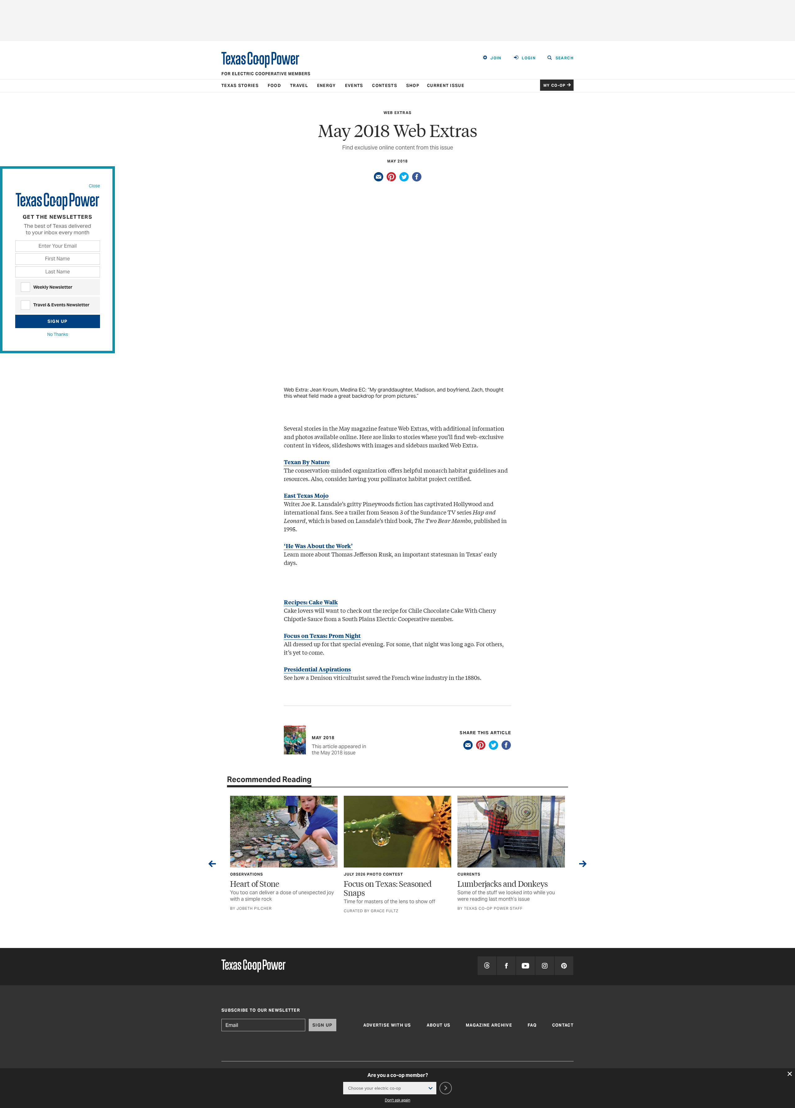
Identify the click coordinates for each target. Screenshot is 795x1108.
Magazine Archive (489, 1025)
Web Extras (397, 112)
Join (496, 58)
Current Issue (445, 85)
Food (274, 85)
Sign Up (58, 321)
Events (354, 85)
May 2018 (397, 161)
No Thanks (57, 334)
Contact (563, 1025)
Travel (299, 85)
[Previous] (212, 865)
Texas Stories (240, 85)
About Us (438, 1025)
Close (94, 186)
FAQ (532, 1025)
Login (529, 58)
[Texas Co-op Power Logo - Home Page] (253, 966)
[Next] (583, 865)
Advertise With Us (387, 1025)
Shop (412, 85)
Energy (326, 85)
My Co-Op (554, 85)
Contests (384, 85)
